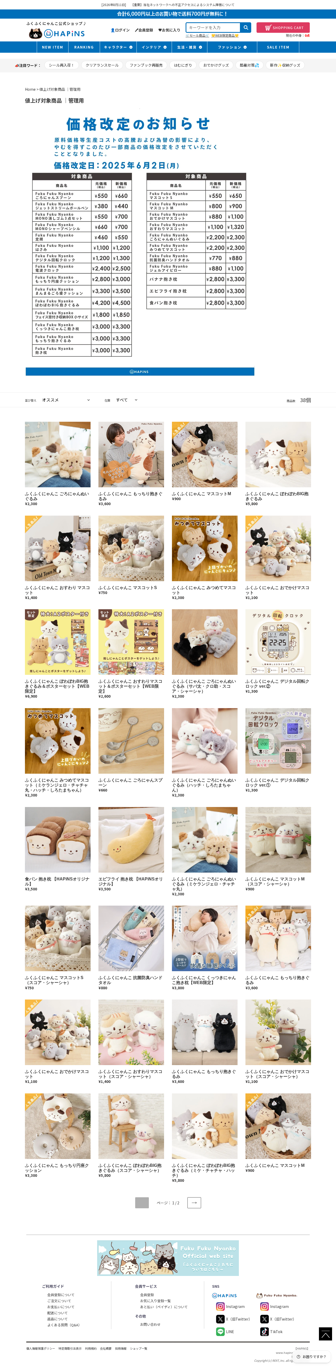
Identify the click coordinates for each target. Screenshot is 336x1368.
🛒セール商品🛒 (197, 35)
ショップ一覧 (138, 1348)
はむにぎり (183, 65)
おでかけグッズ (216, 65)
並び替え (30, 400)
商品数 (291, 401)
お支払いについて (61, 1306)
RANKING (84, 47)
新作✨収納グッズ (285, 65)
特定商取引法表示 (70, 1348)
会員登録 (147, 1294)
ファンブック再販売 (146, 65)
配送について (57, 1312)
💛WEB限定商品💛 (225, 35)
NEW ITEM (52, 47)
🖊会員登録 (144, 30)
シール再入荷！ (62, 65)
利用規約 (91, 1348)
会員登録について (61, 1294)
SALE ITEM (278, 47)
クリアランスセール (102, 65)
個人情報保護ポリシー (40, 1348)
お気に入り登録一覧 (155, 1300)
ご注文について (59, 1300)
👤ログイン (120, 30)
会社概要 (106, 1348)
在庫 (107, 400)
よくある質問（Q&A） (64, 1325)
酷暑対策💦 (249, 65)
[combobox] (213, 27)
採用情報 (121, 1348)
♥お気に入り (169, 30)
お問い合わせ (150, 1324)
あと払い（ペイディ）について (164, 1306)
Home (30, 89)
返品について (57, 1319)
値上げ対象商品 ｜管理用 (60, 89)
